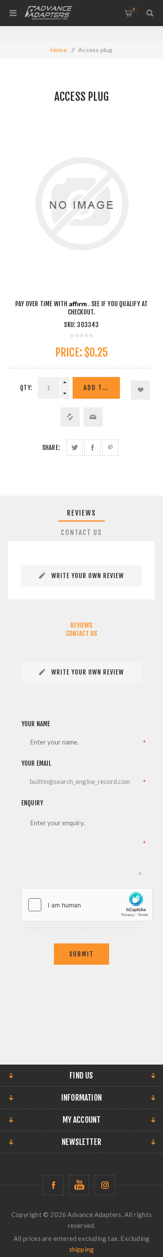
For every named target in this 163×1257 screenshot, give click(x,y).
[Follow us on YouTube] (79, 1185)
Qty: (26, 388)
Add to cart (101, 388)
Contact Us (81, 532)
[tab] (81, 513)
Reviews (81, 513)
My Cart (134, 9)
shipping (81, 1249)
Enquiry (32, 803)
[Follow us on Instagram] (104, 1185)
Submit (81, 954)
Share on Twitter (75, 448)
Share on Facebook (92, 448)
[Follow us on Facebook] (53, 1185)
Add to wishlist (140, 390)
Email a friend (93, 417)
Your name (35, 724)
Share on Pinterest (110, 448)
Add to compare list (70, 417)
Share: (51, 447)
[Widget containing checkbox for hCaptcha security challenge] (87, 904)
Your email (36, 763)
